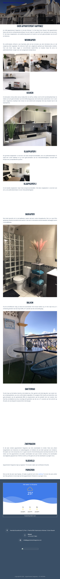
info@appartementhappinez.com (32, 540)
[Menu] (56, 2)
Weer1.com (33, 515)
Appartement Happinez (13, 2)
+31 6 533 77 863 (32, 536)
